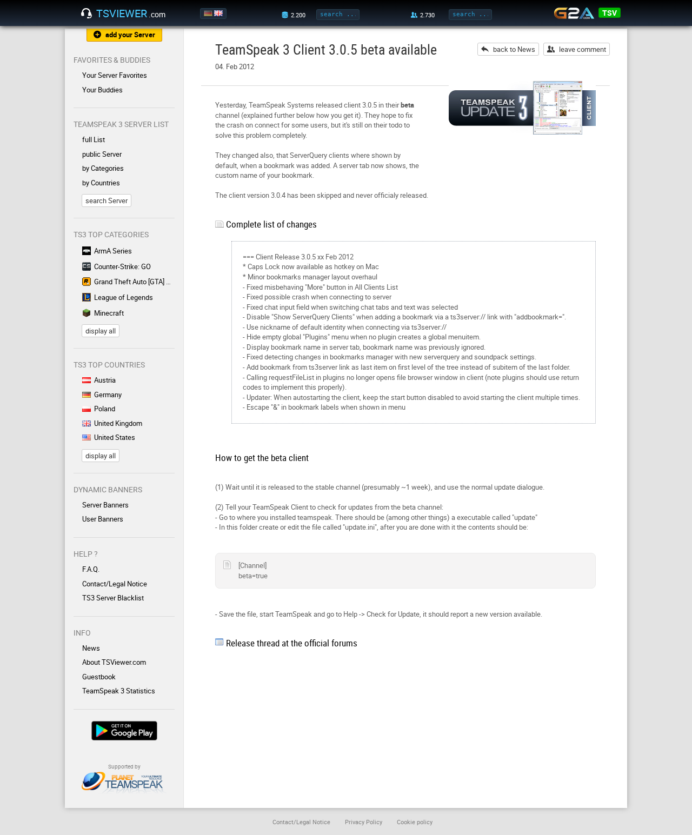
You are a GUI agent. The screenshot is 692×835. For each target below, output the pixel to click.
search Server (106, 200)
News (91, 648)
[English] (219, 13)
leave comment (582, 49)
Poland (104, 408)
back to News (514, 49)
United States (114, 437)
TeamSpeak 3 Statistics (118, 691)
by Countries (101, 183)
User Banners (102, 519)
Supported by (124, 766)
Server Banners (105, 505)
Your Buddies (102, 90)
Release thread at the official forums (291, 643)
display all (100, 331)
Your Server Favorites (114, 75)
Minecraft (109, 313)
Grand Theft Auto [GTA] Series (134, 281)
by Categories (103, 168)
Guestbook (99, 677)
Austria (105, 380)
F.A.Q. (90, 569)
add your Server (130, 34)
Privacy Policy (363, 822)
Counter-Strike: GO (122, 266)
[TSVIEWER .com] (86, 13)
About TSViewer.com (114, 662)
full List (93, 139)
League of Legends (123, 297)
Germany (108, 394)
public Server (102, 154)
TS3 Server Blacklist (113, 598)
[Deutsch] (209, 13)
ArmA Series (113, 251)
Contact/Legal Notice (114, 584)
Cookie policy (414, 822)
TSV (609, 13)
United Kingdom (118, 423)
